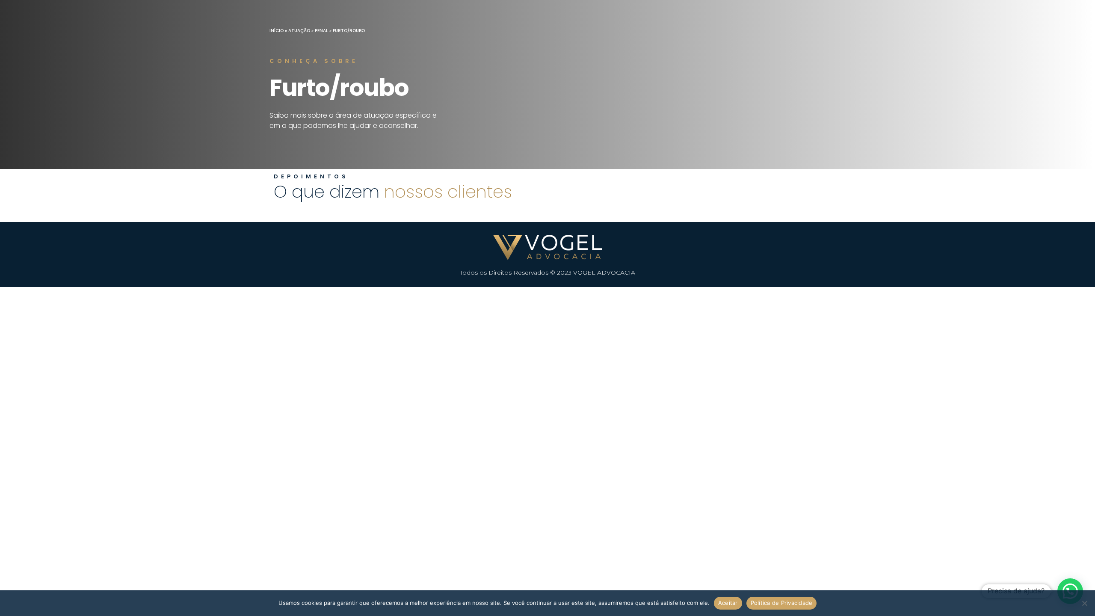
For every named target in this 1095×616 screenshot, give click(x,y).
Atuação (299, 30)
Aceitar (728, 602)
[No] (1084, 603)
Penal (321, 30)
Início (276, 30)
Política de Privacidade (782, 602)
